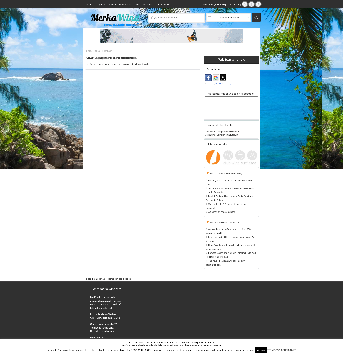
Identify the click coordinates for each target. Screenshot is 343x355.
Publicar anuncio (231, 60)
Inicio (88, 4)
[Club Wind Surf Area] (231, 157)
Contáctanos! (162, 4)
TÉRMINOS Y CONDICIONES (281, 350)
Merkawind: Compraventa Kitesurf (221, 135)
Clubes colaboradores (120, 4)
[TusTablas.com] (171, 36)
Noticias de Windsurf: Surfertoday (226, 173)
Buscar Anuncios (256, 17)
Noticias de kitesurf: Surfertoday (225, 222)
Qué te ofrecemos (143, 4)
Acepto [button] (261, 350)
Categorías (100, 4)
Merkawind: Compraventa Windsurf (222, 131)
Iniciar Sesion (233, 4)
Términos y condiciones (119, 279)
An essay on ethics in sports (221, 212)
